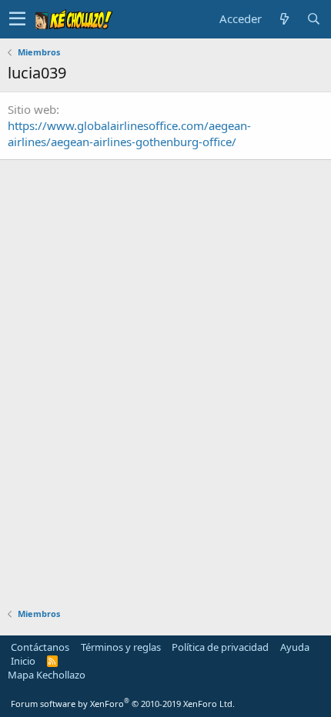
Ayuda (294, 647)
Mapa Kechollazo (46, 675)
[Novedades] (284, 19)
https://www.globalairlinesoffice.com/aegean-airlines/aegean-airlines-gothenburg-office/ (129, 133)
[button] (17, 19)
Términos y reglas (121, 647)
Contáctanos (40, 647)
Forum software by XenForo (123, 703)
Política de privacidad (220, 647)
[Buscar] (313, 19)
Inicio (23, 661)
